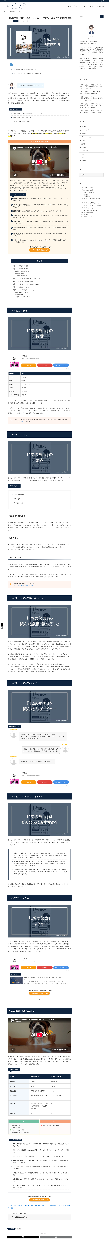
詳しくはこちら (19, 421)
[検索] (104, 1)
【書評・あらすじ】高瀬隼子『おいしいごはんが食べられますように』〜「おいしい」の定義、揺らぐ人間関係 (91, 105)
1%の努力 (24, 356)
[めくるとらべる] (16, 6)
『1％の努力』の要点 (21, 269)
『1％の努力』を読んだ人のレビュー (26, 281)
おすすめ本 (84, 126)
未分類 (83, 140)
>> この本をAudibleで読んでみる (24, 585)
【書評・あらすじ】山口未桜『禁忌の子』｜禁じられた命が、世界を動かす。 (91, 92)
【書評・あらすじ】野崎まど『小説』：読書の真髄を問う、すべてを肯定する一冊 (91, 111)
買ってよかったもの (87, 137)
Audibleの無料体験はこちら (39, 250)
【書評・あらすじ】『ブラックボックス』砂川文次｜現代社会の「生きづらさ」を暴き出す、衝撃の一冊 (91, 98)
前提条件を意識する (23, 271)
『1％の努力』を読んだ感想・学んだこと (27, 278)
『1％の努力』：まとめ (22, 287)
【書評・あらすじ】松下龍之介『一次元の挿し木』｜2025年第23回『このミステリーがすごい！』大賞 (91, 86)
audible (19, 1228)
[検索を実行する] (102, 16)
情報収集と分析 (22, 275)
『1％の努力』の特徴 (21, 266)
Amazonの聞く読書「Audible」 (24, 290)
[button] (23, 1237)
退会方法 (20, 294)
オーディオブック (86, 130)
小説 (83, 154)
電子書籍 (83, 160)
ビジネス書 (15, 21)
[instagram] (101, 1)
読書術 (83, 144)
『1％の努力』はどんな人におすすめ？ (27, 284)
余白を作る (21, 273)
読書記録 (83, 147)
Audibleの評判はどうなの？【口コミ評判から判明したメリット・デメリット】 (46, 978)
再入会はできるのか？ (24, 296)
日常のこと (84, 133)
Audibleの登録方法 (23, 292)
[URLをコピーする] (56, 1237)
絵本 (83, 157)
